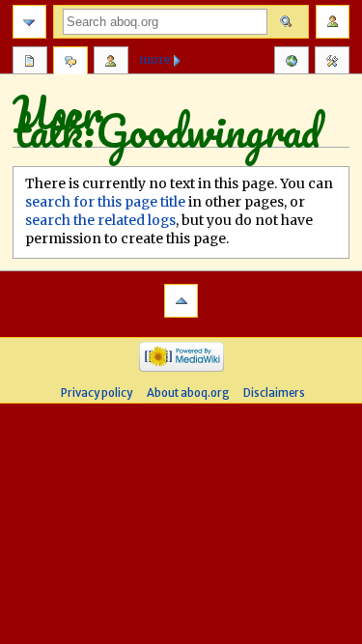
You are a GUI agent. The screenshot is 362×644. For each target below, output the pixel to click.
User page (30, 62)
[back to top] (181, 301)
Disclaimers (274, 393)
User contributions (111, 62)
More (155, 60)
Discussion (70, 62)
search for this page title (105, 201)
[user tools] (332, 22)
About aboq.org (188, 393)
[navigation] (29, 22)
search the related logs (100, 220)
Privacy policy (96, 393)
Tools (332, 62)
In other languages (291, 62)
